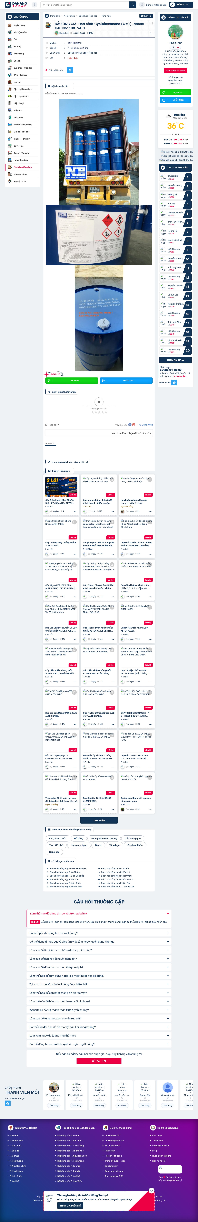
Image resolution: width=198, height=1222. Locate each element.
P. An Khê (14, 1180)
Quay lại (146, 16)
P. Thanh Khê (16, 1140)
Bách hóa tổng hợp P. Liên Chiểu (65, 882)
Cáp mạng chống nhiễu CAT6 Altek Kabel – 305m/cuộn (97, 501)
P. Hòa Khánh (16, 1170)
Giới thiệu (157, 1135)
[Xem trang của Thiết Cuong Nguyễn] (85, 554)
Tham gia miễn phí (70, 1205)
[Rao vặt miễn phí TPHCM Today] (177, 151)
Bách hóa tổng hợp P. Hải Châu (116, 875)
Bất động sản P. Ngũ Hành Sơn (72, 1155)
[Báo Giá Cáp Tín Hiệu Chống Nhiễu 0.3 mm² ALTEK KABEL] (99, 742)
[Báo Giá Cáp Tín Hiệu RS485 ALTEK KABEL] (99, 785)
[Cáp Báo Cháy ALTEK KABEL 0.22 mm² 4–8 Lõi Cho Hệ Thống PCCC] (137, 742)
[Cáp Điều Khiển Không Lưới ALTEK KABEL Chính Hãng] (99, 657)
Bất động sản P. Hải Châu (69, 1140)
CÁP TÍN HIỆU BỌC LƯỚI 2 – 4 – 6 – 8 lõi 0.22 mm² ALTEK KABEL (136, 714)
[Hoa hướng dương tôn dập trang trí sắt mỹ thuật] (137, 487)
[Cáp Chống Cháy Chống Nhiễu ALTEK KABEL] (61, 529)
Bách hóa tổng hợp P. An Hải (115, 868)
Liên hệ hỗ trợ (159, 1160)
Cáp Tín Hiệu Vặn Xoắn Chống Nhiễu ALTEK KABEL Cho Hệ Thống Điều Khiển (98, 629)
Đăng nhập (147, 424)
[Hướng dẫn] (34, 5)
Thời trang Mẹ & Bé (114, 1175)
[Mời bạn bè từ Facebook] (174, 382)
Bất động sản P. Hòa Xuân (69, 1180)
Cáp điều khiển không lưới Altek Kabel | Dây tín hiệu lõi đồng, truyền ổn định (59, 672)
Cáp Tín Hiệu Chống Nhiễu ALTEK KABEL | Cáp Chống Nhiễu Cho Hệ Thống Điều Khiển (134, 672)
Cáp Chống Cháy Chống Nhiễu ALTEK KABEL (60, 544)
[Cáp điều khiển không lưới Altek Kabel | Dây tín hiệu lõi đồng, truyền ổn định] (61, 657)
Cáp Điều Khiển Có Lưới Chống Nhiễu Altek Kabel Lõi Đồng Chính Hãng (136, 544)
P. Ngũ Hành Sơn (18, 1165)
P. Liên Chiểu (16, 1175)
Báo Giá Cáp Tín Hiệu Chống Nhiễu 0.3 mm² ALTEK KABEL (97, 757)
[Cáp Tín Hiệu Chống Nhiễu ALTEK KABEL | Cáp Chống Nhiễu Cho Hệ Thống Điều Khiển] (137, 657)
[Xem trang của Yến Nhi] (47, 511)
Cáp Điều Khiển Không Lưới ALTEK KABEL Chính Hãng (97, 672)
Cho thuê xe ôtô (112, 1135)
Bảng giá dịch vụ (160, 1145)
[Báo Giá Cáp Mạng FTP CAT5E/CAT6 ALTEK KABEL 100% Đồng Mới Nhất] (61, 742)
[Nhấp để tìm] (132, 4)
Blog (154, 1150)
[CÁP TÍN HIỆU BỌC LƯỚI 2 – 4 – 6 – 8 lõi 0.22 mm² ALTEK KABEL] (137, 699)
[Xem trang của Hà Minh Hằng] (123, 809)
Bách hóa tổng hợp (88, 15)
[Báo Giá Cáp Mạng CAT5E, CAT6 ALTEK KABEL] (61, 699)
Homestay (110, 1150)
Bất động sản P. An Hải (68, 1135)
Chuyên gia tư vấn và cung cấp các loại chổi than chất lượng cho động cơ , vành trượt (98, 544)
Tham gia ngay (175, 360)
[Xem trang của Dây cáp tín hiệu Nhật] (85, 511)
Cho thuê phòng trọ (114, 1140)
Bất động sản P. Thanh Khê (70, 1150)
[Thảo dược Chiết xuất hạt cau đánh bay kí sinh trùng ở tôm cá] (61, 785)
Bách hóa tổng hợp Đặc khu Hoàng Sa (68, 868)
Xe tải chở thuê (112, 1145)
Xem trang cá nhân (175, 70)
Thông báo (157, 1140)
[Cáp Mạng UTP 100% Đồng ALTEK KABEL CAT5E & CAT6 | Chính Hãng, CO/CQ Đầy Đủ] (61, 572)
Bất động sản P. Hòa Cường (70, 1145)
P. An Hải (14, 1135)
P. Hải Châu (69, 15)
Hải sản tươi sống (113, 1155)
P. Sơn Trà (14, 1150)
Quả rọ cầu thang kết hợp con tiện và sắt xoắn (136, 799)
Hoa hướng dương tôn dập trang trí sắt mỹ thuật (134, 501)
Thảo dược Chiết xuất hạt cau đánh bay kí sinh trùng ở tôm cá (61, 799)
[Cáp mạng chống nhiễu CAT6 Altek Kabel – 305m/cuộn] (99, 487)
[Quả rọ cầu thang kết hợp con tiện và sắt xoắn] (137, 785)
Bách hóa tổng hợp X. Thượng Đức (117, 886)
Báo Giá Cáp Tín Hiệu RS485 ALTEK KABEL (97, 799)
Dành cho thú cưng (114, 1170)
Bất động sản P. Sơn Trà (68, 1165)
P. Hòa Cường (16, 1160)
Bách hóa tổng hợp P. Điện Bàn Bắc (67, 875)
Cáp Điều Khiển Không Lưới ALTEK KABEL (134, 629)
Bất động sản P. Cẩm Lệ (68, 1170)
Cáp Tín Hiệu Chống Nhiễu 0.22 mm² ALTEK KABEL (99, 714)
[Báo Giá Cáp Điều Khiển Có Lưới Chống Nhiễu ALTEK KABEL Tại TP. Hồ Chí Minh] (61, 614)
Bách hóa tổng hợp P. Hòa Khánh (117, 879)
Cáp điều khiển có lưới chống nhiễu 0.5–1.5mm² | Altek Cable (135, 586)
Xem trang (54, 1105)
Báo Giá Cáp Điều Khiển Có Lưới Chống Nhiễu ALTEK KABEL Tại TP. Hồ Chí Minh (61, 629)
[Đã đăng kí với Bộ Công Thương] (170, 1170)
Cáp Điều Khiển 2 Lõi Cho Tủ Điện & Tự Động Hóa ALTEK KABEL (59, 501)
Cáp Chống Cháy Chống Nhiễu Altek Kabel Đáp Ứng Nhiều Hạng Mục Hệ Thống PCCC (98, 586)
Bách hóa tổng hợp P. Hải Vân (64, 879)
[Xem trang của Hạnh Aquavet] (47, 809)
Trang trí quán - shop (115, 1160)
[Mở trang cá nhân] (164, 177)
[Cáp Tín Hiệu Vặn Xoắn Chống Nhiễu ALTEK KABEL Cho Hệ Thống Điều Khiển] (99, 614)
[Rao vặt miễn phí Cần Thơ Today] (176, 159)
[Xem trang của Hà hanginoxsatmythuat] (123, 511)
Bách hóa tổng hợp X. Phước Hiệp (66, 886)
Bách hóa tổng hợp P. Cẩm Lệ (115, 871)
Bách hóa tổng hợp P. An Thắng (65, 871)
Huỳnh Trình (175, 42)
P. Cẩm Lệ (14, 1155)
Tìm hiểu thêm (179, 376)
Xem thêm (99, 820)
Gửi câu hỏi (99, 1061)
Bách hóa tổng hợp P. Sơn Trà (115, 882)
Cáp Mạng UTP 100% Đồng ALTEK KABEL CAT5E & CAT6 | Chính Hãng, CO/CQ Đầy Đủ (60, 586)
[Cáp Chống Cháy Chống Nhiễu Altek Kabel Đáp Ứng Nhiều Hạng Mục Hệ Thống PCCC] (99, 572)
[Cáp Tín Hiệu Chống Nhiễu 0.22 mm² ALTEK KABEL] (99, 699)
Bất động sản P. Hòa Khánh (70, 1160)
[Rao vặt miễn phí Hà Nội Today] (177, 155)
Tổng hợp (106, 15)
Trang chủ (55, 15)
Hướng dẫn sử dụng (161, 1155)
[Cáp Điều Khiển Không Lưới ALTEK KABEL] (137, 614)
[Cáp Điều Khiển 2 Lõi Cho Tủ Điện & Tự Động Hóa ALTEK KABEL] (61, 487)
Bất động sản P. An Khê (68, 1175)
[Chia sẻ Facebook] (70, 70)
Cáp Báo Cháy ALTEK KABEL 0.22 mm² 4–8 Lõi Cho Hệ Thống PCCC (135, 757)
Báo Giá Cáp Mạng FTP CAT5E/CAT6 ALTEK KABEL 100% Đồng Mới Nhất (58, 757)
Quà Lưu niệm (111, 1165)
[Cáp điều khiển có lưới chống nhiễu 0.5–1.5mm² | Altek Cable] (137, 572)
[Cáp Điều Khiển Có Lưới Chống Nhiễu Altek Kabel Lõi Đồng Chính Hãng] (137, 529)
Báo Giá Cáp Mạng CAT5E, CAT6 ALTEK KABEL (61, 714)
